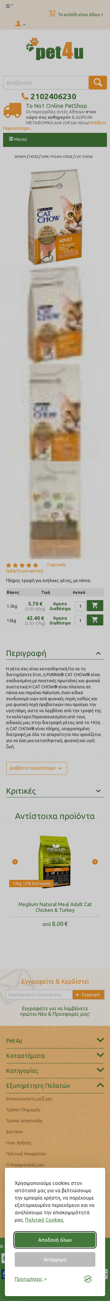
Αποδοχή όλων (55, 1240)
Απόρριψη (55, 1259)
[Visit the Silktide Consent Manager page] (88, 1279)
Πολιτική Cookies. (44, 1220)
